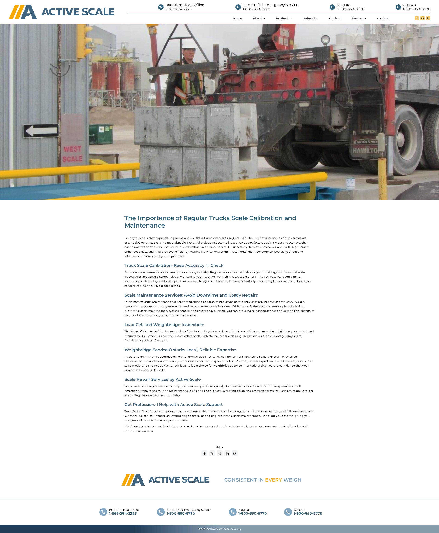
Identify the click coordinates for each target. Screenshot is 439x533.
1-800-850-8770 (256, 9)
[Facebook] (204, 453)
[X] (212, 453)
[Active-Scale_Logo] (61, 6)
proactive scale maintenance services (156, 301)
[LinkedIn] (227, 453)
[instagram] (422, 18)
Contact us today (183, 426)
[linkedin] (428, 18)
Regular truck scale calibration (231, 272)
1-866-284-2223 (178, 9)
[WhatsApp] (234, 453)
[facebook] (417, 18)
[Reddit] (219, 453)
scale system (246, 247)
